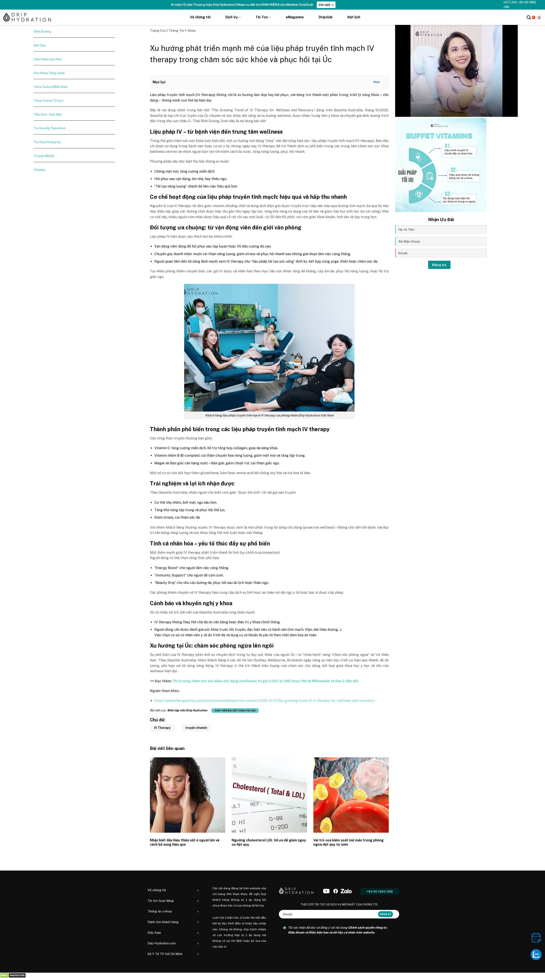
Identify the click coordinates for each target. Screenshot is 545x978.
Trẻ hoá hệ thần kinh (50, 128)
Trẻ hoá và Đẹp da (47, 142)
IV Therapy (162, 727)
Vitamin (39, 170)
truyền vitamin (196, 727)
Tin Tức (261, 17)
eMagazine (295, 17)
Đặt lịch (353, 17)
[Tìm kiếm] (529, 17)
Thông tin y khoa (181, 30)
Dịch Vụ (231, 17)
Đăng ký (439, 265)
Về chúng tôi (200, 17)
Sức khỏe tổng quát (49, 73)
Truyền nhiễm (44, 156)
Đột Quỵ (40, 45)
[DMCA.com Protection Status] (13, 975)
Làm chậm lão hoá (48, 59)
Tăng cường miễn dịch (50, 87)
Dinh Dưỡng (42, 31)
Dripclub (326, 17)
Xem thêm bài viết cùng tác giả (235, 710)
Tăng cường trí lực (48, 100)
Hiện (376, 82)
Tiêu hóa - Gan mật (48, 114)
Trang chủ (158, 30)
